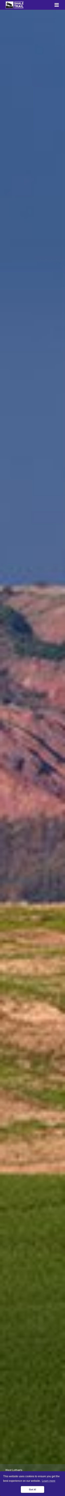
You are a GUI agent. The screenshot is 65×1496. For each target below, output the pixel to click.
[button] (56, 4)
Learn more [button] (48, 1480)
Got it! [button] (32, 1489)
